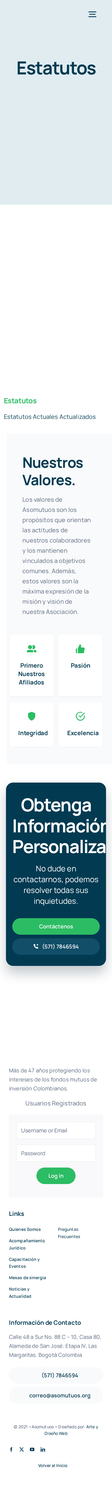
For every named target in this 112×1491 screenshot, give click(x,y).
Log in (56, 1175)
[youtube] (32, 1449)
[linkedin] (43, 1449)
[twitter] (21, 1449)
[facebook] (11, 1449)
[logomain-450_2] (31, 12)
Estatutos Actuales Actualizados (50, 417)
